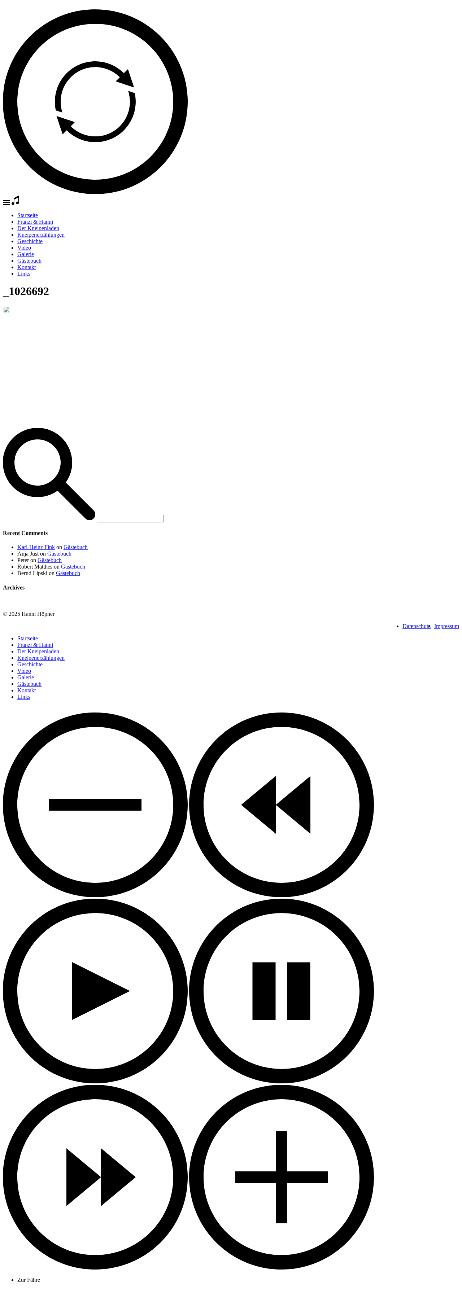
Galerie (25, 254)
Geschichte (30, 241)
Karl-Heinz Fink (36, 547)
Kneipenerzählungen (41, 235)
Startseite (27, 215)
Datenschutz (416, 626)
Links (23, 274)
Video (24, 248)
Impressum (446, 626)
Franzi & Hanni (35, 222)
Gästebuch (29, 261)
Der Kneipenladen (38, 228)
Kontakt (26, 267)
